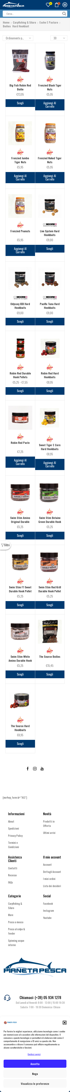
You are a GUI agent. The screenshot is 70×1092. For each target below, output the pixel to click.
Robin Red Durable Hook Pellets (20, 375)
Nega (35, 1074)
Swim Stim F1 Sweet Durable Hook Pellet (20, 589)
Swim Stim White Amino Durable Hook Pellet (20, 660)
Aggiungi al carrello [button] (49, 105)
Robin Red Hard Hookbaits (50, 375)
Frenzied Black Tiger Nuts (49, 87)
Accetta (35, 1064)
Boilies (7, 26)
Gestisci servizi (34, 1054)
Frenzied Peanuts (20, 231)
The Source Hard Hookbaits (20, 728)
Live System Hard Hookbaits (49, 233)
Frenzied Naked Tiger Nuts (50, 160)
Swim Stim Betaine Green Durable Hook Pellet (49, 521)
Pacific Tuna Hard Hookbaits (50, 306)
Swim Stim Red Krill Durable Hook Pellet (49, 589)
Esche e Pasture (48, 22)
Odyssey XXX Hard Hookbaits (20, 306)
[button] (64, 1022)
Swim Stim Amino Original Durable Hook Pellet (20, 521)
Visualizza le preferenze (35, 1084)
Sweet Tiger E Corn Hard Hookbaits (49, 447)
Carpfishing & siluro (24, 22)
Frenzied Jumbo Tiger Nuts (20, 160)
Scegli (20, 103)
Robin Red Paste (20, 443)
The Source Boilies (49, 656)
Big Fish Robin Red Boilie (20, 87)
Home (6, 22)
